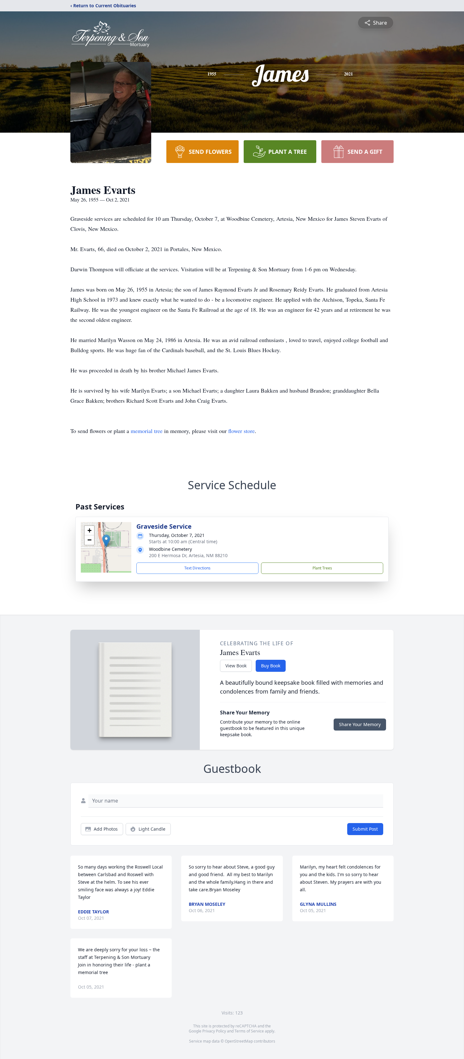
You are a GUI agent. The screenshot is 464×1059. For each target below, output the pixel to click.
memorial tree (147, 431)
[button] (106, 540)
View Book (236, 666)
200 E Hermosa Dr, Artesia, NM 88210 (188, 555)
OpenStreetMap (239, 1041)
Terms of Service (249, 1031)
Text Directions (197, 568)
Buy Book (270, 666)
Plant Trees (322, 568)
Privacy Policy (214, 1031)
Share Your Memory (360, 724)
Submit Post (365, 829)
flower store (241, 431)
